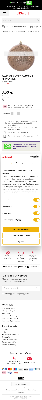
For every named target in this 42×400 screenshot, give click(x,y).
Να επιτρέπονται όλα (21, 229)
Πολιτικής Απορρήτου (20, 294)
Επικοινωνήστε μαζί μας (11, 334)
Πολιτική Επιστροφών (10, 339)
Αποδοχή (17, 294)
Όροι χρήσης (7, 337)
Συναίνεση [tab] (8, 163)
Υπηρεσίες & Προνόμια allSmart (13, 316)
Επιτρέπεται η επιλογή (21, 235)
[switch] (36, 206)
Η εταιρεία (6, 329)
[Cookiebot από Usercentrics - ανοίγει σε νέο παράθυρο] (30, 156)
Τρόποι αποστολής (9, 342)
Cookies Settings (21, 384)
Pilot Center (6, 313)
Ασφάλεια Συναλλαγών (21, 388)
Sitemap (21, 392)
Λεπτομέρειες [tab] (21, 163)
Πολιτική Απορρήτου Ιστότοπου (16, 390)
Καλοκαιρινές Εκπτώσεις (11, 321)
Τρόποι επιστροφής (9, 344)
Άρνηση (21, 242)
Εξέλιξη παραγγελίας (9, 311)
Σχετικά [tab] (34, 163)
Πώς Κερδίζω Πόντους (10, 318)
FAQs (4, 332)
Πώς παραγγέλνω (8, 308)
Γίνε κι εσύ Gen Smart (14, 278)
